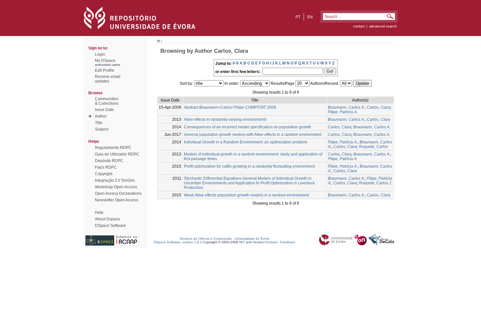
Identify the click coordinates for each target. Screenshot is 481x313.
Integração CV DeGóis (115, 180)
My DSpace (105, 60)
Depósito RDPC (109, 160)
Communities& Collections (106, 101)
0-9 (236, 63)
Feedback (287, 242)
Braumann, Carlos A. (346, 107)
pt (297, 17)
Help (99, 212)
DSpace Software (110, 225)
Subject (101, 129)
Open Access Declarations (118, 193)
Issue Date (104, 109)
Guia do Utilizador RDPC (117, 154)
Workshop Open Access (116, 187)
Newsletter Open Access (116, 200)
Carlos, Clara (378, 107)
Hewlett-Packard (265, 242)
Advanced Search (383, 26)
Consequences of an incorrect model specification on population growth (247, 127)
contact (359, 26)
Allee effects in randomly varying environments (225, 119)
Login (100, 54)
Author (101, 116)
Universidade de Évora (252, 238)
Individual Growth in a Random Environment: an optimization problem (245, 142)
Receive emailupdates (107, 78)
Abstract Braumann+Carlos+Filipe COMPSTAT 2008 (230, 107)
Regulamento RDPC (113, 147)
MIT (242, 242)
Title (98, 122)
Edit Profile (104, 70)
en (310, 17)
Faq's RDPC (106, 167)
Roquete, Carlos (373, 146)
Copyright (103, 174)
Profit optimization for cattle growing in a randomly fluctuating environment (249, 166)
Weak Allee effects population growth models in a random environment (246, 195)
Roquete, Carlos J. (375, 183)
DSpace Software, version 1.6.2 (178, 242)
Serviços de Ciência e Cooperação (206, 238)
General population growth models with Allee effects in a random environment (252, 134)
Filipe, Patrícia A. (343, 112)
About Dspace (107, 219)
